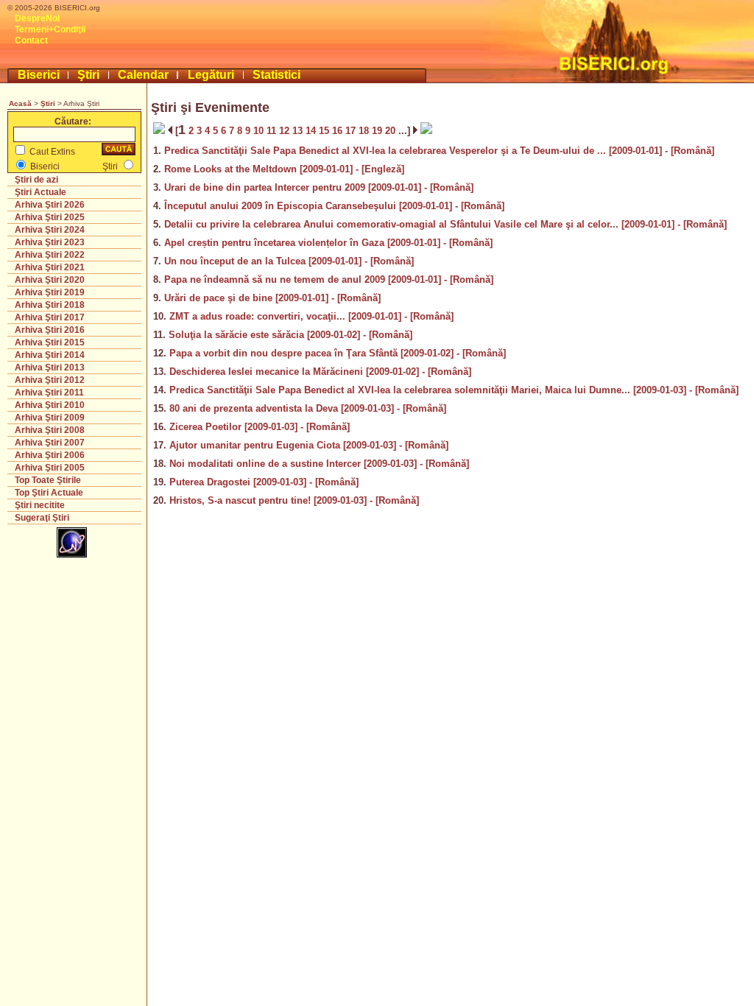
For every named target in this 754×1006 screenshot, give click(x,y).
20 (391, 130)
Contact (31, 40)
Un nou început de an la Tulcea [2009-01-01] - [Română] (289, 261)
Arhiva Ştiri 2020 (50, 279)
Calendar (143, 74)
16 (338, 130)
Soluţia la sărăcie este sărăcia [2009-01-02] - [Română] (290, 334)
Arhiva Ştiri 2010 (50, 405)
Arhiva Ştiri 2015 (50, 342)
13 (299, 130)
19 (378, 130)
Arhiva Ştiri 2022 (50, 254)
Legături (211, 74)
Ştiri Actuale (40, 192)
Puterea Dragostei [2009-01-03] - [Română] (264, 482)
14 (312, 130)
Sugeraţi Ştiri (42, 517)
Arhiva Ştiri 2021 (50, 267)
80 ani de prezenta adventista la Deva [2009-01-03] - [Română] (307, 408)
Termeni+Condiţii (50, 29)
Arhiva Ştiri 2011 (49, 392)
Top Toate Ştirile (48, 480)
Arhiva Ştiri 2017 (50, 317)
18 (365, 130)
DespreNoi (37, 18)
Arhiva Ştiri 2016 (50, 330)
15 (325, 130)
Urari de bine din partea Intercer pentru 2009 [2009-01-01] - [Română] (318, 187)
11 (273, 130)
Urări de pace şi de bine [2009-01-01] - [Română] (272, 297)
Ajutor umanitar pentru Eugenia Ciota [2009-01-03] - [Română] (308, 445)
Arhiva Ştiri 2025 (50, 217)
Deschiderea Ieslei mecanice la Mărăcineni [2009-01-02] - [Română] (320, 371)
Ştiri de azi (36, 179)
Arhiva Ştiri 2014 (50, 355)
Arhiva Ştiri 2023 (50, 242)
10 (260, 130)
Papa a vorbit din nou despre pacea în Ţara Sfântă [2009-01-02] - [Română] (337, 353)
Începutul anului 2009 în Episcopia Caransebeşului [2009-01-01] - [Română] (334, 205)
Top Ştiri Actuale (49, 492)
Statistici (276, 74)
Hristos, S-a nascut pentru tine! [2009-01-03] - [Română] (294, 500)
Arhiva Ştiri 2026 (50, 204)
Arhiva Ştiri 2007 (50, 442)
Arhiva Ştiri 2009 (50, 417)
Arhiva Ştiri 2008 (50, 430)
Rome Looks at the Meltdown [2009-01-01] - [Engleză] (284, 169)
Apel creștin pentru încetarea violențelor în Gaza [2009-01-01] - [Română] (328, 242)
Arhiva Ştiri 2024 (50, 229)
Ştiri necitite (40, 505)
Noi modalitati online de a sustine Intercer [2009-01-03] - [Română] (319, 463)
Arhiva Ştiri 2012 (50, 380)
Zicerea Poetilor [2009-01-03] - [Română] (259, 426)
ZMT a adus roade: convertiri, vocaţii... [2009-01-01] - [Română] (311, 316)
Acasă (20, 103)
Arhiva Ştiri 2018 (50, 304)
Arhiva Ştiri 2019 (50, 292)
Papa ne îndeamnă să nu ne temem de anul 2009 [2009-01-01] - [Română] (328, 279)
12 (285, 130)
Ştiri (88, 74)
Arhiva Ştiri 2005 (50, 467)
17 (352, 130)
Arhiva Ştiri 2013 (50, 367)
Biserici (39, 74)
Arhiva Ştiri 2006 (50, 455)
